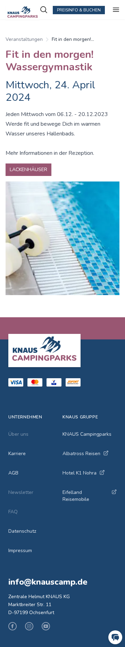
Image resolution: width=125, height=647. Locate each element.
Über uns (18, 434)
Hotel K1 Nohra (79, 473)
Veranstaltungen (24, 39)
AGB (13, 473)
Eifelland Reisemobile (75, 496)
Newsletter (20, 492)
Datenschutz (22, 531)
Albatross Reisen (81, 453)
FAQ (13, 511)
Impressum (20, 550)
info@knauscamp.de (48, 581)
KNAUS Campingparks (86, 434)
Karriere (17, 453)
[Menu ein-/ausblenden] (116, 9)
